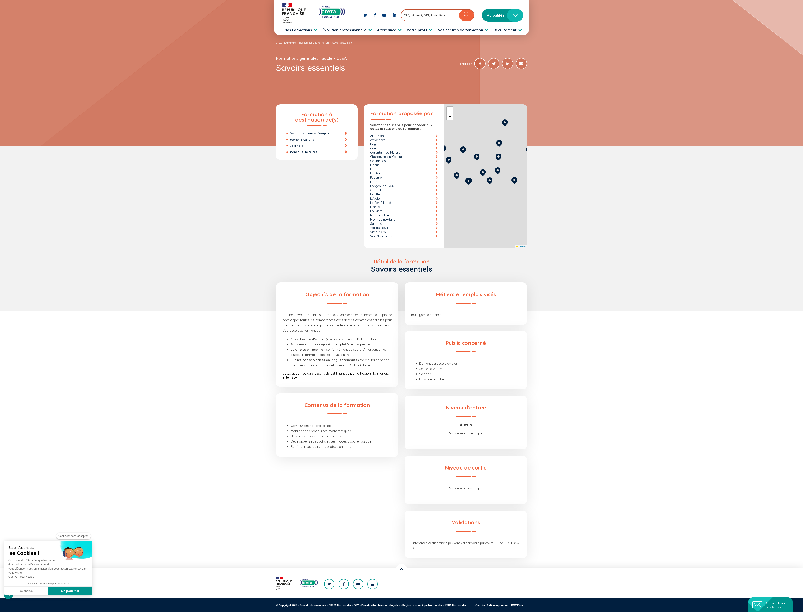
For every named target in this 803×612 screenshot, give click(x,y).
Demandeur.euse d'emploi (309, 133)
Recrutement (505, 30)
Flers (373, 182)
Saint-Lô (376, 224)
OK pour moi (70, 591)
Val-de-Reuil (379, 228)
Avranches (378, 140)
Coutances (378, 161)
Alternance (386, 30)
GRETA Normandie (340, 605)
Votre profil (417, 30)
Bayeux (375, 144)
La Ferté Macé (380, 203)
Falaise (375, 173)
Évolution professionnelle (344, 30)
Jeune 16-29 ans (301, 139)
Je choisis (26, 591)
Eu (371, 169)
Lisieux (375, 207)
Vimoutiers (378, 232)
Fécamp (376, 178)
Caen (374, 148)
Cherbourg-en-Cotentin (387, 157)
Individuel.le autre (303, 152)
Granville (376, 190)
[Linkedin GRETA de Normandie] (394, 15)
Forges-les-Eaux (382, 186)
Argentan (377, 136)
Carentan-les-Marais (385, 152)
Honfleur (376, 194)
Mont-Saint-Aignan (383, 219)
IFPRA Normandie (455, 605)
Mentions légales (389, 605)
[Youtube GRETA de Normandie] (384, 15)
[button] (490, 180)
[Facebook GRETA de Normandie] (375, 15)
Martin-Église (379, 215)
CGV (356, 605)
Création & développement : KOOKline (499, 605)
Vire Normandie (381, 236)
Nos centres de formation (460, 30)
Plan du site (368, 605)
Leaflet (522, 246)
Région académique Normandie (422, 605)
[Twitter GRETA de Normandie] (365, 15)
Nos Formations (298, 30)
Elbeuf (374, 165)
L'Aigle (375, 198)
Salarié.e (296, 145)
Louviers (376, 211)
